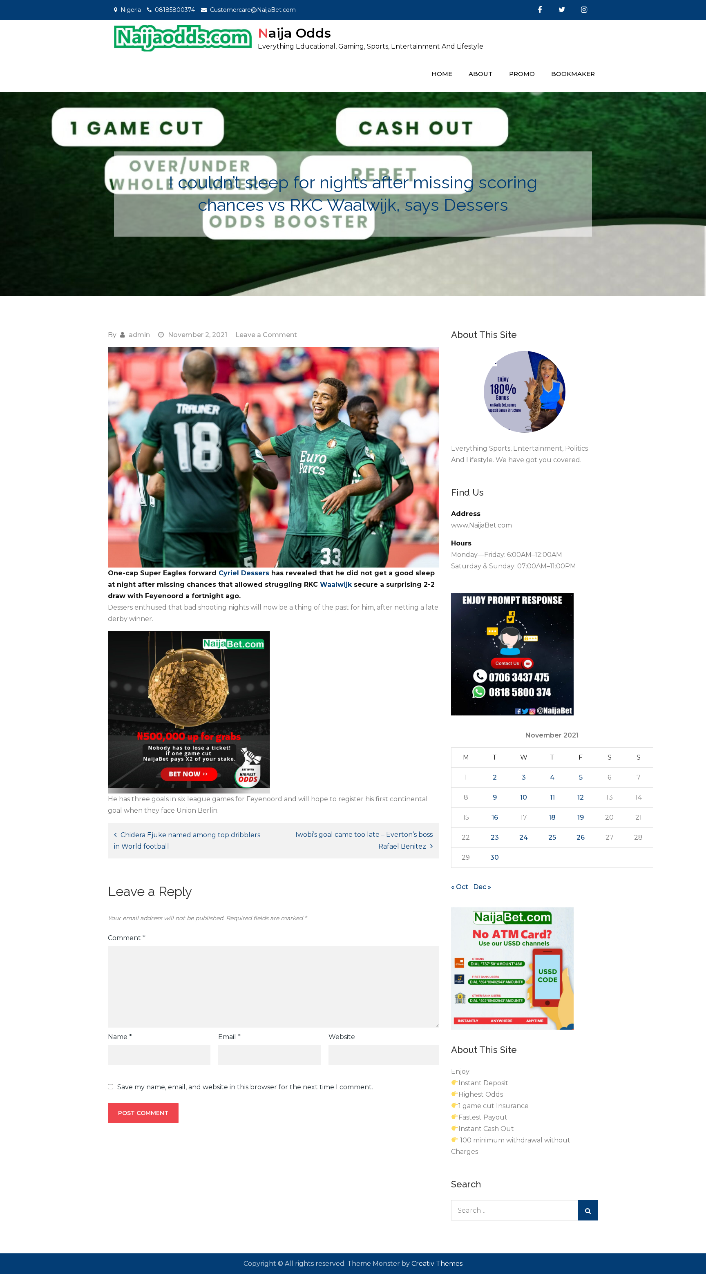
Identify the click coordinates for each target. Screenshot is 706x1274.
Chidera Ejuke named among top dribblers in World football (187, 840)
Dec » (482, 887)
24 (523, 837)
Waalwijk (337, 584)
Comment (126, 938)
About (481, 74)
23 (495, 837)
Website (341, 1037)
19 (580, 817)
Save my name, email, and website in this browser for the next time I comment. (245, 1087)
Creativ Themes (436, 1263)
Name (120, 1037)
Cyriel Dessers (245, 573)
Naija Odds (294, 33)
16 (495, 817)
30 (494, 857)
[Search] (588, 1210)
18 (552, 817)
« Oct (459, 887)
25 (552, 837)
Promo (522, 74)
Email (229, 1037)
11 (552, 797)
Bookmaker (573, 74)
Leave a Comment (266, 335)
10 (523, 797)
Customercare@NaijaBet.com (253, 9)
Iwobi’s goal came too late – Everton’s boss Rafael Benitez (364, 840)
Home (441, 74)
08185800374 (175, 9)
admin (139, 335)
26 (580, 837)
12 (580, 797)
